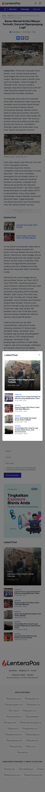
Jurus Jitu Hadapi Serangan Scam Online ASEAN (26, 419)
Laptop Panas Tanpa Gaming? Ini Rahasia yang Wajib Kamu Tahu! (27, 397)
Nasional (11, 377)
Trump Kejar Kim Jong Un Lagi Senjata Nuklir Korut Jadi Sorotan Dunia (26, 430)
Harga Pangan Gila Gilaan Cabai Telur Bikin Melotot (27, 408)
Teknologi (18, 394)
